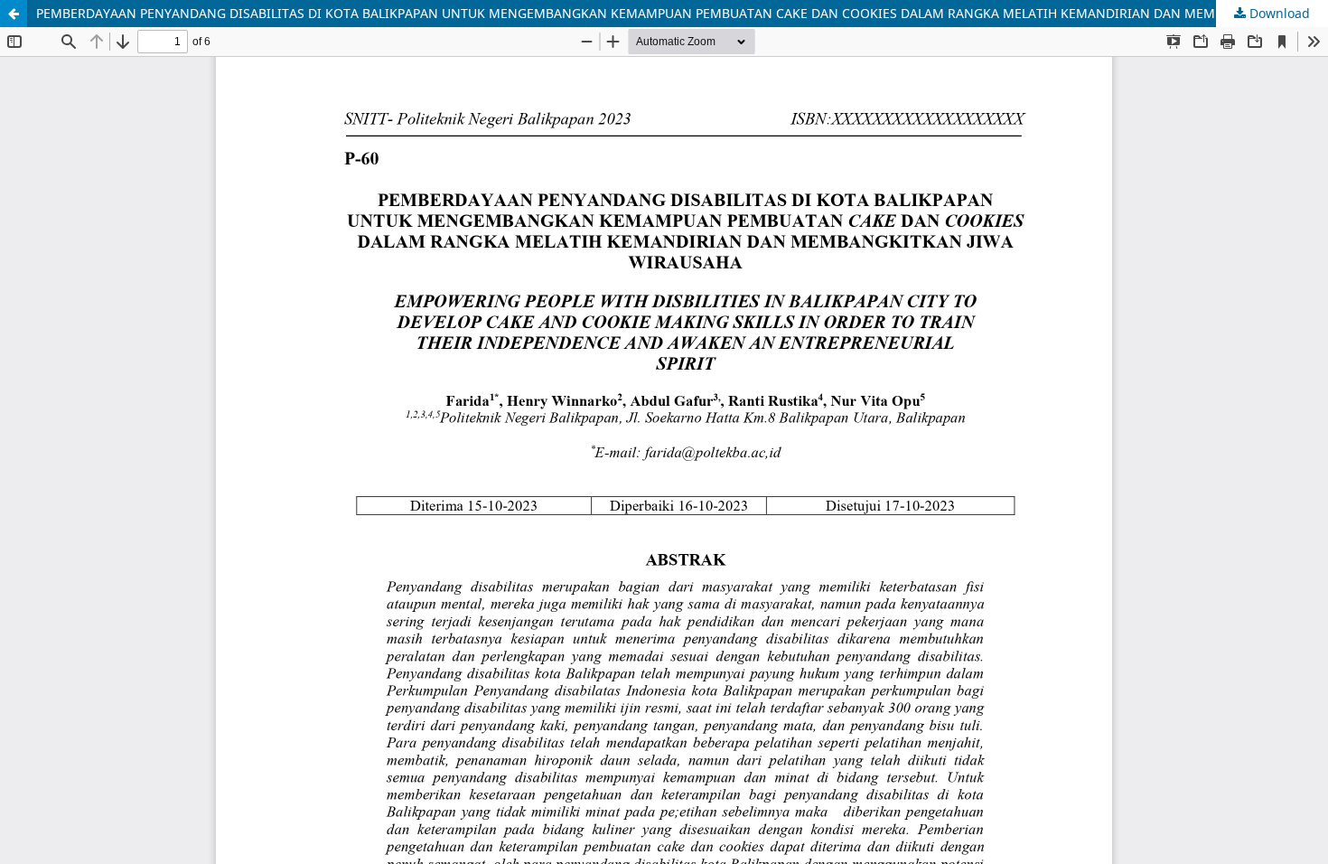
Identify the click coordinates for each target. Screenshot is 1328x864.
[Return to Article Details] (13, 13)
